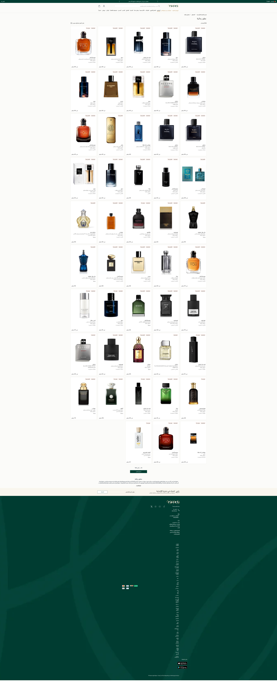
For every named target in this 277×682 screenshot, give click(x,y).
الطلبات (177, 606)
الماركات (177, 547)
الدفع (178, 612)
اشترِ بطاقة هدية (177, 556)
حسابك (177, 604)
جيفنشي (177, 588)
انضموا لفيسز (177, 646)
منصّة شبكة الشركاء (177, 642)
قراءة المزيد (138, 485)
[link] (147, 10)
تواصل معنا (177, 639)
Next (119, 1)
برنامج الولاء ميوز (177, 649)
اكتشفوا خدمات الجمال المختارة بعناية (138, 1)
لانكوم (177, 586)
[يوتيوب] (160, 506)
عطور (177, 559)
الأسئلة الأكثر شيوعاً (177, 609)
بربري (178, 580)
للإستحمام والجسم (177, 567)
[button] (273, 1)
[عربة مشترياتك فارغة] (99, 6)
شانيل (177, 576)
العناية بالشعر (177, 570)
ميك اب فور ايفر (178, 592)
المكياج (177, 561)
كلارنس (177, 595)
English (268, 1)
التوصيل (177, 618)
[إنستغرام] (155, 506)
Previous (157, 1)
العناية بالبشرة (177, 564)
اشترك (102, 492)
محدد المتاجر (177, 626)
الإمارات (272, 1)
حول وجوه (178, 632)
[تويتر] (151, 506)
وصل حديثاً (178, 550)
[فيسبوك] (164, 506)
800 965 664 (174, 511)
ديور (178, 578)
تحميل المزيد (138, 471)
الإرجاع (177, 620)
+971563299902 (176, 517)
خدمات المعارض (177, 636)
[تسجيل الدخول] (104, 6)
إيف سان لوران (178, 583)
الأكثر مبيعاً (178, 553)
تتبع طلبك (177, 623)
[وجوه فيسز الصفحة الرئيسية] (173, 6)
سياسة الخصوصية (177, 657)
